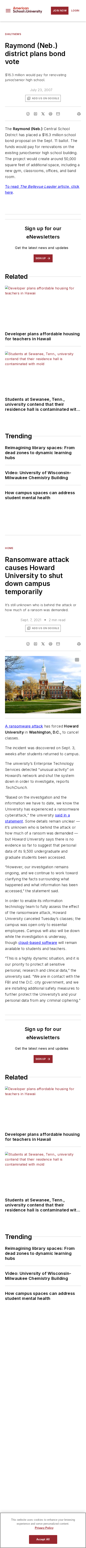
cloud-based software (37, 942)
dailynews (13, 34)
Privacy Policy (44, 1527)
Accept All (43, 1539)
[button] (8, 11)
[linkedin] (35, 114)
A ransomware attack (24, 726)
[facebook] (28, 114)
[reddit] (50, 114)
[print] (79, 114)
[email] (58, 114)
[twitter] (43, 114)
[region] (43, 1530)
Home (9, 548)
